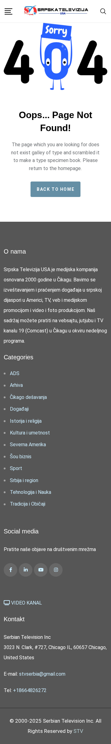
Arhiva (16, 385)
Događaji (19, 409)
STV (78, 731)
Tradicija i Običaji (27, 504)
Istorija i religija (26, 421)
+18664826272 (30, 690)
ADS (14, 373)
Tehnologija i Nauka (30, 492)
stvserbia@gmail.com (42, 674)
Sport (16, 468)
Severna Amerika (28, 444)
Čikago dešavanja (28, 397)
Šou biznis (20, 457)
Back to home (55, 189)
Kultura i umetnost (30, 433)
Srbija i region (24, 480)
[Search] (103, 10)
